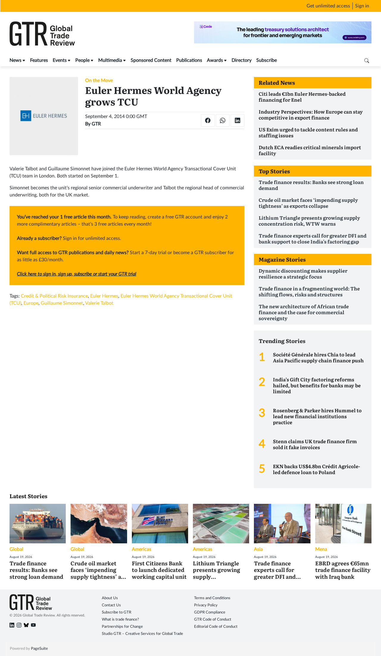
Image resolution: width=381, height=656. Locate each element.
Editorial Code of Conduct (216, 627)
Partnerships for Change (122, 627)
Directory (242, 60)
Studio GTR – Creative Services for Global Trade (142, 634)
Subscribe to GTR (116, 612)
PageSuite (39, 649)
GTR (96, 124)
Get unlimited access (328, 6)
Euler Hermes (104, 296)
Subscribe (266, 60)
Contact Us (111, 605)
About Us (110, 598)
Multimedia (110, 60)
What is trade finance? (120, 620)
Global (16, 549)
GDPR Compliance (209, 612)
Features (39, 60)
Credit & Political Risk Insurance (54, 296)
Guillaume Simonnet (62, 303)
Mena (321, 549)
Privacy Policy (206, 605)
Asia (258, 549)
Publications (189, 60)
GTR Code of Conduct (212, 620)
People (82, 60)
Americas (141, 549)
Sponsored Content (151, 60)
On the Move (99, 80)
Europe (31, 303)
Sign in (362, 6)
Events (60, 60)
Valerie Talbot (99, 303)
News (15, 60)
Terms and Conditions (212, 598)
